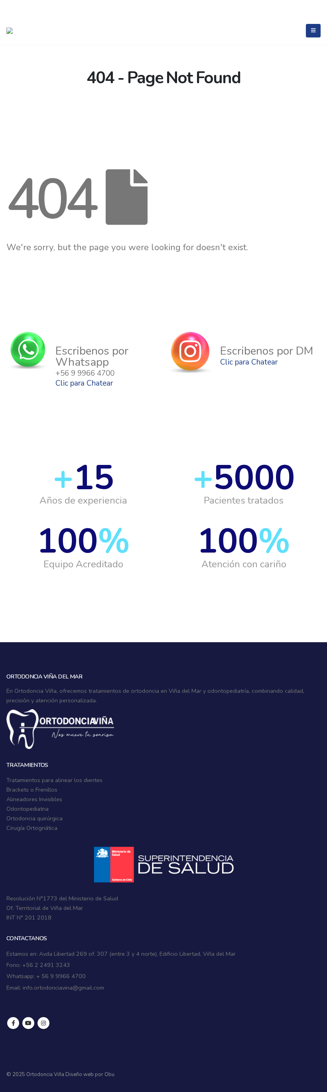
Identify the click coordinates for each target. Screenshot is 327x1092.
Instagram (43, 1023)
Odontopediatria (27, 809)
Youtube (28, 1023)
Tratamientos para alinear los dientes (54, 780)
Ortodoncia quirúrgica (34, 818)
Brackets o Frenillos (31, 790)
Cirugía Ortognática (31, 828)
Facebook (13, 1023)
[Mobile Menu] (313, 30)
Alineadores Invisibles (34, 799)
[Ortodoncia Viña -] (22, 30)
